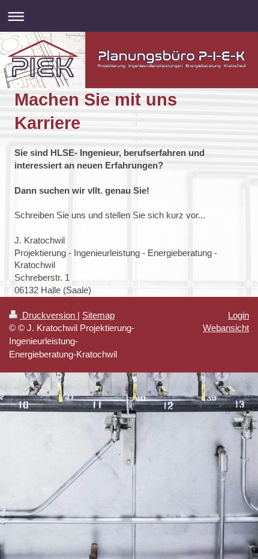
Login (238, 315)
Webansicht (226, 328)
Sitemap (98, 315)
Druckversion (48, 315)
